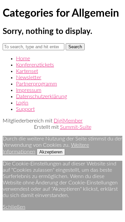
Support (25, 109)
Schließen (14, 207)
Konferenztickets (35, 65)
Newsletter (28, 77)
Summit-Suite (75, 127)
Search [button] (75, 46)
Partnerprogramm (36, 84)
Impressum (28, 90)
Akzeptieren (50, 151)
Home (23, 58)
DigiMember (68, 120)
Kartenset (27, 71)
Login (22, 103)
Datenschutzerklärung (41, 96)
